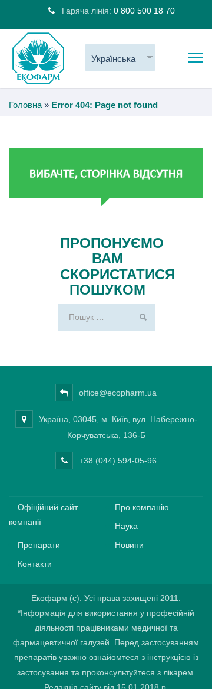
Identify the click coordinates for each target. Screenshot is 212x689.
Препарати (39, 545)
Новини (129, 545)
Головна (25, 105)
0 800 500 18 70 (144, 10)
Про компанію (142, 507)
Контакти (35, 564)
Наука (126, 526)
